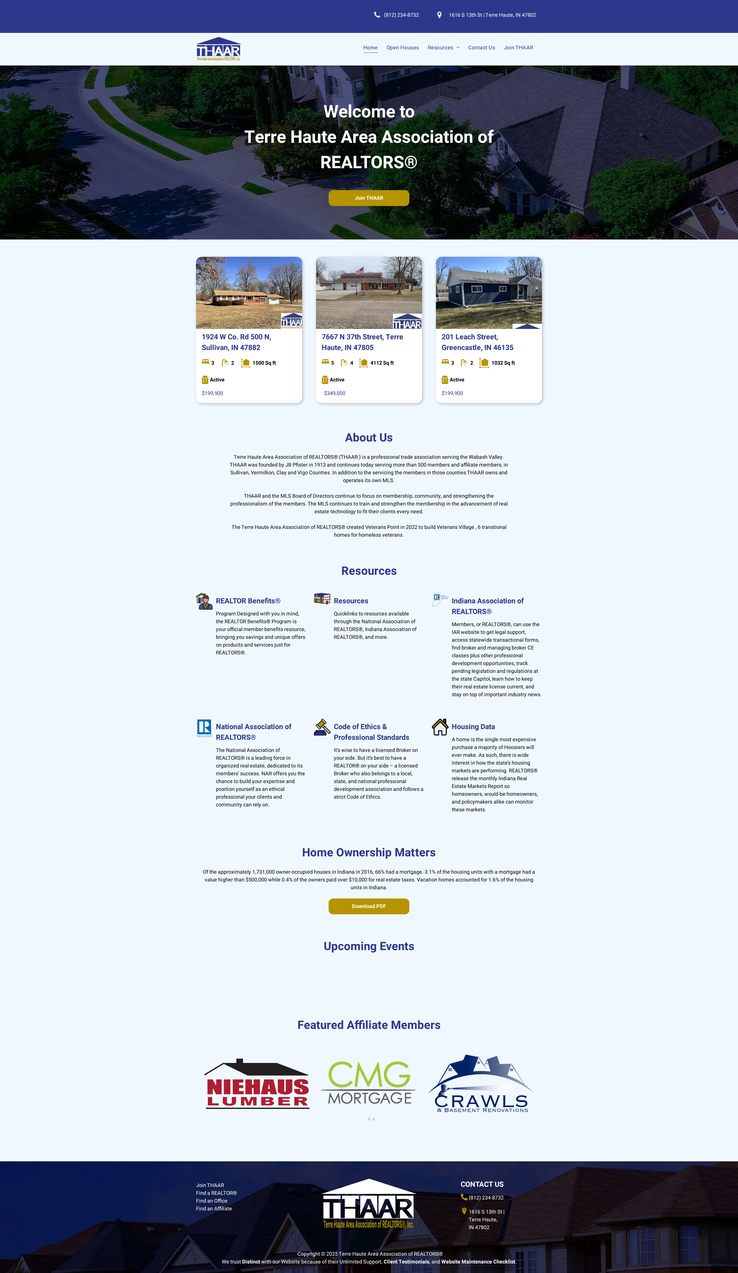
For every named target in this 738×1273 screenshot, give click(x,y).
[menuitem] (370, 47)
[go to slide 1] (364, 1119)
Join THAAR (210, 1185)
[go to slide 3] (373, 1119)
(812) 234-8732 (486, 1198)
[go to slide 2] (369, 1119)
